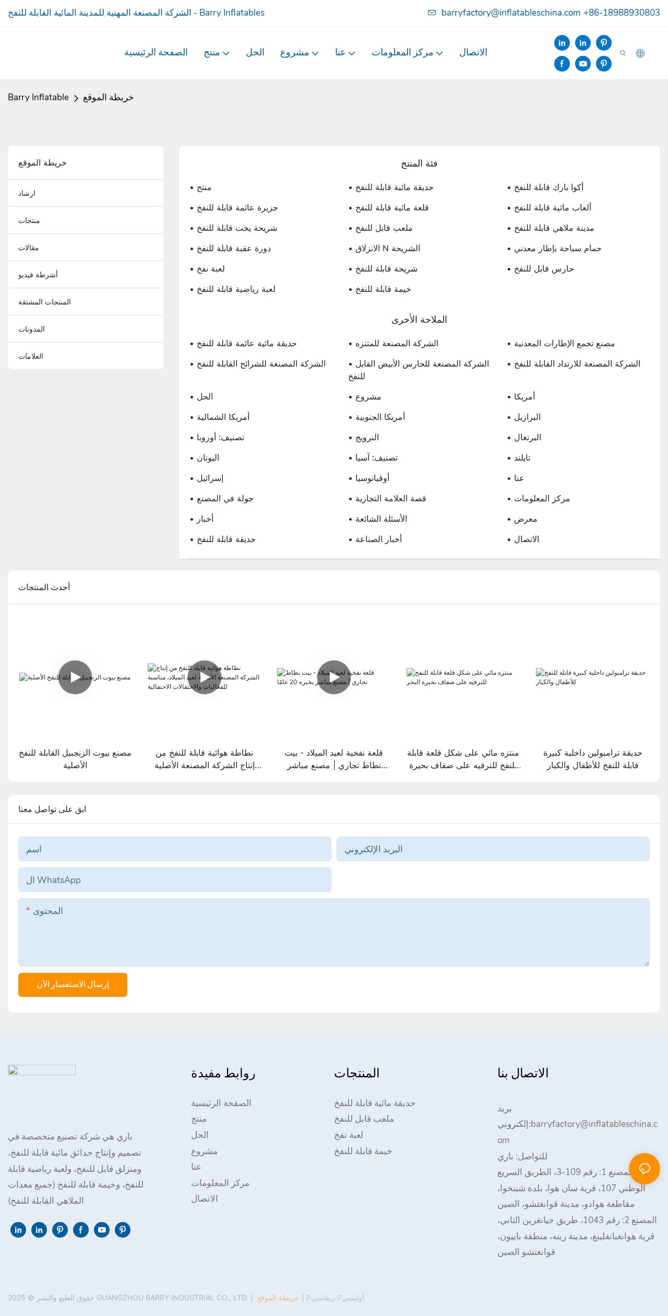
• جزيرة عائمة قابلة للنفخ (233, 207)
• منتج (200, 187)
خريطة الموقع (108, 97)
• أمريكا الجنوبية (376, 417)
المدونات (31, 328)
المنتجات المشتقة (44, 301)
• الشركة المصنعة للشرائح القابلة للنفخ (257, 363)
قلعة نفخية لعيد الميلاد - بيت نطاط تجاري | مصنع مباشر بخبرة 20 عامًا (333, 759)
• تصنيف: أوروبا (216, 437)
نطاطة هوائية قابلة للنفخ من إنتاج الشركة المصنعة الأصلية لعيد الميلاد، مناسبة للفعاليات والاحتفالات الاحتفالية (204, 759)
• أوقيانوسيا (368, 478)
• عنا (515, 478)
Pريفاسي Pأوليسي (334, 1297)
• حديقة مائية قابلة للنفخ (391, 187)
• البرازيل (524, 417)
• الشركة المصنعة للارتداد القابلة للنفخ (573, 363)
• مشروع (364, 396)
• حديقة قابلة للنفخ (222, 539)
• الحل (201, 396)
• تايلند (518, 457)
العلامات (30, 355)
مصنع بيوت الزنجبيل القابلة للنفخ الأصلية (75, 758)
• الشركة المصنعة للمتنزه (393, 343)
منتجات (29, 220)
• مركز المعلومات (538, 498)
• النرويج (363, 437)
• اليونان (204, 457)
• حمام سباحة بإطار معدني (554, 248)
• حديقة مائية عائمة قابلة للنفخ (243, 343)
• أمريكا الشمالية (219, 417)
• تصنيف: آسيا (373, 457)
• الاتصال (523, 539)
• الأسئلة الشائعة (377, 518)
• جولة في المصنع (221, 498)
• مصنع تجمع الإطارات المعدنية (561, 343)
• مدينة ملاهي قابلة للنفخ (550, 227)
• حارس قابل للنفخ (540, 268)
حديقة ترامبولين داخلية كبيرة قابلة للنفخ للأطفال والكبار (592, 758)
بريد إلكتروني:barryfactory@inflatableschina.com (577, 1124)
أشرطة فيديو (38, 274)
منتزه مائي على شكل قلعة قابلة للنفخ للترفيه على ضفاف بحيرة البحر (463, 759)
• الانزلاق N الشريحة (384, 248)
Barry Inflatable (38, 97)
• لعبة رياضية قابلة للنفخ (232, 289)
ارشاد (26, 193)
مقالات (28, 247)
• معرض (522, 518)
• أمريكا (521, 396)
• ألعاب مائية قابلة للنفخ (549, 207)
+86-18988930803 (621, 13)
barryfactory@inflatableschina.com (511, 13)
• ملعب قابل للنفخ (380, 227)
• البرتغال (524, 437)
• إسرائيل (206, 478)
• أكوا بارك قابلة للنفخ (545, 187)
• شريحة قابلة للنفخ (383, 268)
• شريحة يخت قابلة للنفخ (233, 227)
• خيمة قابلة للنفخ (379, 289)
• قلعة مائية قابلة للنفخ (388, 207)
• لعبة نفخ (207, 268)
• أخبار (201, 518)
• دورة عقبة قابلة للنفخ (230, 248)
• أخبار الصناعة (375, 539)
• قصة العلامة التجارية (387, 498)
